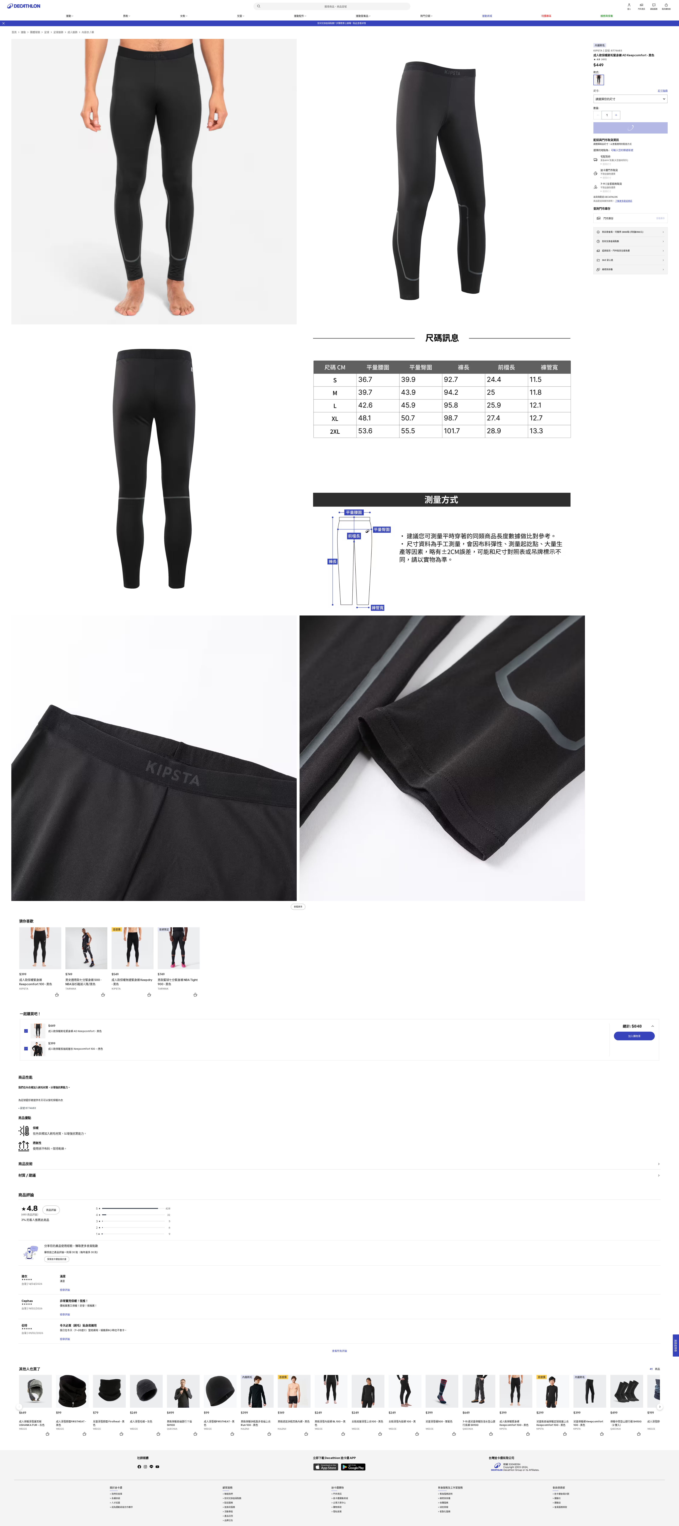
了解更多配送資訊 (623, 201)
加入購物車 (634, 1035)
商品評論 (51, 1209)
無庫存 (635, 128)
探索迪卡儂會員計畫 (56, 1259)
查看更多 (298, 906)
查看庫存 (660, 218)
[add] (616, 115)
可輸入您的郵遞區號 (622, 150)
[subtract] (597, 115)
